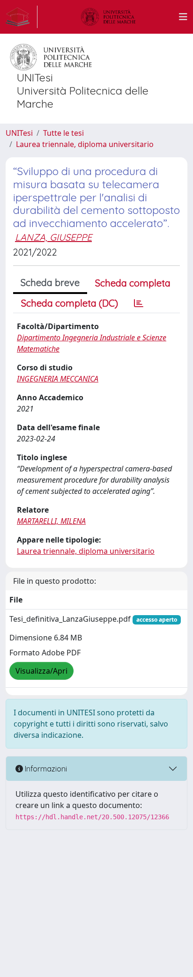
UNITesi (19, 133)
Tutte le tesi (63, 133)
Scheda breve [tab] (50, 282)
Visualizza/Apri (41, 671)
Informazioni (45, 768)
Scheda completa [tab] (133, 283)
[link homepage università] (108, 17)
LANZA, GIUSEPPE (53, 237)
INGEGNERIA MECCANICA (57, 379)
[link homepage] (21, 17)
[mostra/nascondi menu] (183, 17)
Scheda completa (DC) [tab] (69, 303)
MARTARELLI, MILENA (51, 521)
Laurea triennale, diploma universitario (85, 144)
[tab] (138, 303)
